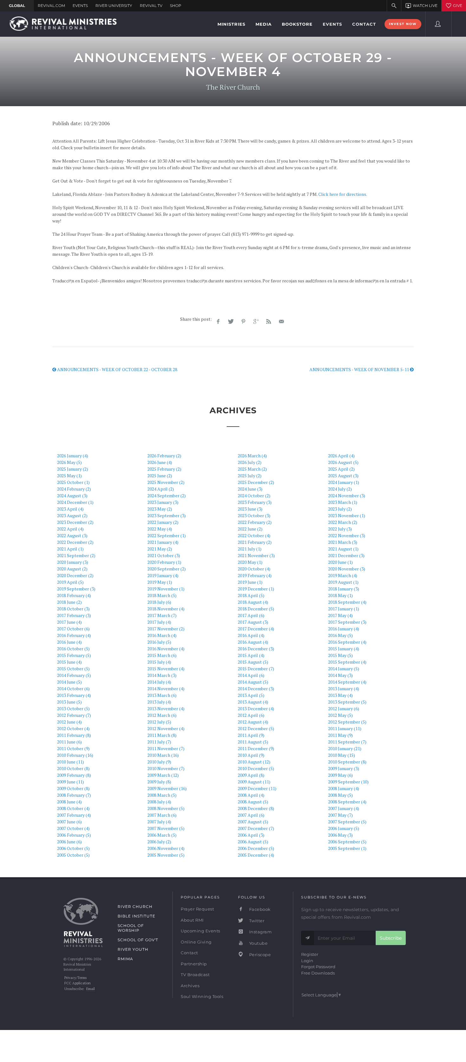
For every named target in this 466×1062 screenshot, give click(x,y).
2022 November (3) (346, 535)
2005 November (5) (165, 855)
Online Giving (196, 941)
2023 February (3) (255, 502)
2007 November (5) (165, 828)
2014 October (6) (73, 688)
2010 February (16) (75, 755)
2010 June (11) (70, 762)
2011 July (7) (159, 742)
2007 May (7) (340, 815)
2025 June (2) (159, 476)
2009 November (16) (167, 788)
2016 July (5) (159, 642)
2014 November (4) (165, 688)
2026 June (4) (159, 462)
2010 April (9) (251, 755)
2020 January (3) (72, 562)
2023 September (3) (166, 515)
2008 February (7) (74, 795)
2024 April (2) (160, 489)
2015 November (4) (165, 669)
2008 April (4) (251, 795)
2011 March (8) (162, 735)
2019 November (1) (165, 589)
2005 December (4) (256, 855)
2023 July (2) (340, 509)
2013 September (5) (347, 702)
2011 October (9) (73, 748)
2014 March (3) (162, 675)
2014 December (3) (256, 688)
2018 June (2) (69, 602)
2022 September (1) (166, 535)
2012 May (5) (340, 715)
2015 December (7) (256, 669)
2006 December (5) (256, 848)
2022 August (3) (72, 535)
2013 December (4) (256, 708)
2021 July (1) (250, 549)
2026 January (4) (72, 456)
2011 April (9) (251, 735)
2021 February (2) (255, 542)
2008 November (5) (165, 808)
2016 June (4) (69, 642)
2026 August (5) (343, 462)
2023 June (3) (250, 509)
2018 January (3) (343, 589)
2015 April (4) (251, 655)
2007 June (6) (69, 822)
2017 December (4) (256, 629)
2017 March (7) (162, 615)
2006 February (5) (74, 835)
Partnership (194, 963)
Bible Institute (136, 916)
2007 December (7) (256, 828)
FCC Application (77, 983)
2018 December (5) (256, 609)
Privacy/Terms (75, 977)
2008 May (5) (340, 795)
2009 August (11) (254, 782)
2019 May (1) (159, 582)
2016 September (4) (347, 642)
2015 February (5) (74, 655)
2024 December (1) (75, 502)
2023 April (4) (70, 509)
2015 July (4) (159, 662)
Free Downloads (318, 972)
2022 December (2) (75, 542)
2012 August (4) (253, 722)
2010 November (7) (165, 768)
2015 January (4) (343, 649)
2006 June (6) (69, 842)
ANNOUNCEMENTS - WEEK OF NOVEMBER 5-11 (359, 369)
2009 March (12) (163, 775)
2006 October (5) (73, 848)
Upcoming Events (200, 930)
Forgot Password (318, 966)
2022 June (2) (250, 529)
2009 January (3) (343, 768)
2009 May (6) (340, 775)
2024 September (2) (166, 495)
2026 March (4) (252, 456)
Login (307, 960)
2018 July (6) (159, 602)
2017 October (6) (73, 629)
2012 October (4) (73, 728)
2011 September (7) (347, 742)
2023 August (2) (72, 515)
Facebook (259, 909)
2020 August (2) (72, 569)
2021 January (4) (162, 542)
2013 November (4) (165, 708)
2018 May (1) (340, 595)
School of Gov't (138, 939)
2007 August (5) (253, 822)
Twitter (256, 920)
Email (90, 989)
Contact (189, 952)
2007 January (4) (343, 808)
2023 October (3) (254, 515)
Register (309, 954)
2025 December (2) (256, 482)
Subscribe (391, 938)
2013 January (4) (343, 688)
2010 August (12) (254, 762)
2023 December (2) (75, 522)
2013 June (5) (69, 702)
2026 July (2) (250, 462)
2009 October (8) (73, 788)
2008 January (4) (343, 788)
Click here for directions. (342, 194)
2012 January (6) (343, 708)
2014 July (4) (159, 682)
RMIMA (125, 958)
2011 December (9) (256, 748)
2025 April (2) (341, 469)
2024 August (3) (72, 495)
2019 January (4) (162, 575)
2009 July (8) (159, 782)
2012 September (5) (347, 722)
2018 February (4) (74, 595)
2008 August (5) (253, 802)
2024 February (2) (74, 489)
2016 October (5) (73, 649)
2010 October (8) (73, 768)
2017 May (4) (340, 615)
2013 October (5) (73, 708)
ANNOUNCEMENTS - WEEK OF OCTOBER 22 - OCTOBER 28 (116, 369)
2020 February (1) (164, 562)
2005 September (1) (347, 848)
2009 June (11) (70, 782)
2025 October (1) (73, 482)
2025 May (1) (69, 476)
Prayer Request (197, 908)
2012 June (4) (69, 722)
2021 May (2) (159, 549)
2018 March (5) (162, 595)
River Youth (133, 949)
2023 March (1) (342, 502)
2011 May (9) (340, 735)
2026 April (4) (341, 456)
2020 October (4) (254, 569)
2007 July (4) (159, 822)
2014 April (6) (251, 675)
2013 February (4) (74, 695)
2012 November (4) (165, 728)
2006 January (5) (343, 828)
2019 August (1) (343, 582)
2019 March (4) (342, 575)
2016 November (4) (165, 649)
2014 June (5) (69, 682)
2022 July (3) (340, 529)
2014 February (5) (74, 675)
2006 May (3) (340, 835)
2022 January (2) (162, 522)
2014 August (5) (253, 682)
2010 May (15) (341, 755)
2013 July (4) (159, 702)
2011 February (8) (74, 735)
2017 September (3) (347, 622)
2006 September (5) (347, 842)
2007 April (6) (251, 815)
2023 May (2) (159, 509)
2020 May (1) (250, 562)
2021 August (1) (343, 549)
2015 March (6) (162, 655)
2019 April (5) (70, 582)
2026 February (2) (164, 456)
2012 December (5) (256, 728)
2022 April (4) (70, 529)
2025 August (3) (343, 476)
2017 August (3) (253, 622)
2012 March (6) (162, 715)
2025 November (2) (165, 482)
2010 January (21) (344, 748)
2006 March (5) (162, 835)
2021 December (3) (346, 555)
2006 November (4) (165, 848)
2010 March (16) (163, 755)
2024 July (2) (340, 489)
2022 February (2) (255, 522)
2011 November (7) (165, 748)
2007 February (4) (74, 815)
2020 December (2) (75, 575)
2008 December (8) (256, 808)
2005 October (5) (73, 855)
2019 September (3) (76, 589)
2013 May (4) (340, 695)
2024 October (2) (254, 495)
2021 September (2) (76, 555)
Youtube (258, 943)
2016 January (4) (343, 629)
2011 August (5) (253, 742)
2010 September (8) (347, 762)
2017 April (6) (251, 615)
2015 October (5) (73, 669)
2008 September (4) (347, 802)
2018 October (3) (73, 609)
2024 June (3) (250, 489)
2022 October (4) (254, 535)
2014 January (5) (343, 669)
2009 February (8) (74, 775)
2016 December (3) (256, 649)
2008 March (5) (162, 795)
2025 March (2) (252, 469)
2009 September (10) (348, 782)
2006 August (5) (253, 842)
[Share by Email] (281, 321)
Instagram (260, 931)
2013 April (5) (251, 695)
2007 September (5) (347, 822)
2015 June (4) (69, 662)
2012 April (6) (251, 715)
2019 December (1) (256, 589)
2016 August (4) (253, 642)
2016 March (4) (162, 635)
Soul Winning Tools (202, 996)
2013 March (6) (162, 695)
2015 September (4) (347, 662)
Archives (190, 985)
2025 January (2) (72, 469)
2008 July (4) (159, 802)
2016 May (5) (340, 635)
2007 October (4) (73, 828)
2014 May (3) (340, 675)
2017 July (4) (159, 622)
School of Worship (131, 928)
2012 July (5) (159, 722)
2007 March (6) (162, 815)
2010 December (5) (256, 768)
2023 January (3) (162, 502)
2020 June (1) (340, 562)
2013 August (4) (253, 702)
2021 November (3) (256, 555)
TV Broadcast (195, 974)
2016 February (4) (74, 635)
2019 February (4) (255, 575)
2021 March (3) (342, 542)
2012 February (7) (74, 715)
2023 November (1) (346, 515)
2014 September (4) (347, 682)
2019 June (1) (250, 582)
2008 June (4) (69, 802)
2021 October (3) (163, 555)
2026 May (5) (69, 462)
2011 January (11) (344, 728)
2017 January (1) (343, 609)
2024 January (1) (343, 482)
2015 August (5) (253, 662)
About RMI (192, 920)
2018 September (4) (347, 602)
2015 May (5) (340, 655)
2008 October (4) (73, 808)
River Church (135, 906)
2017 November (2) (165, 629)
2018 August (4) (253, 602)
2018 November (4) (165, 609)
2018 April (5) (251, 595)
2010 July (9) (159, 762)
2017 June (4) (69, 622)
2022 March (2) (342, 522)
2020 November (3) (346, 569)
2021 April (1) (70, 549)
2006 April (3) (251, 835)
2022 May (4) (159, 529)
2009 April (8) (251, 775)
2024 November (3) (346, 495)
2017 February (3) (74, 615)
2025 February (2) (164, 469)
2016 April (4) (251, 635)
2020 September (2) (166, 569)
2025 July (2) (250, 476)
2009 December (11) (257, 788)
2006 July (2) (159, 842)
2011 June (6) (69, 742)
